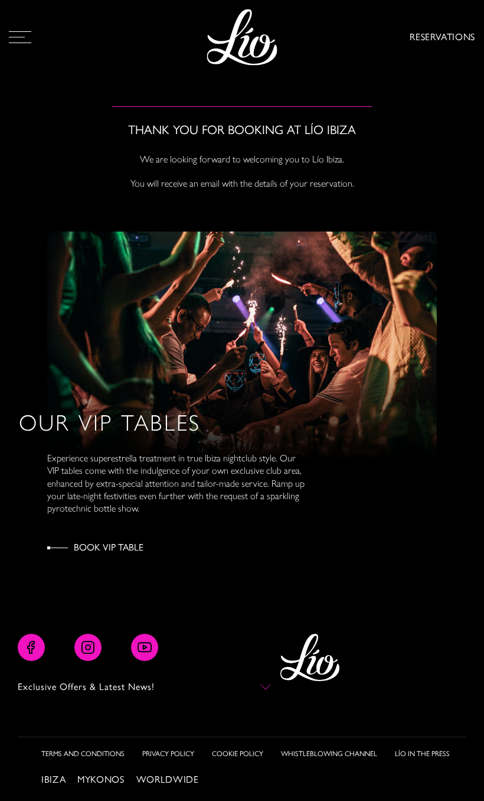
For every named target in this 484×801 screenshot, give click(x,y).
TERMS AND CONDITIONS (83, 754)
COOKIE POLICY (237, 754)
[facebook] (31, 647)
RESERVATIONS (442, 37)
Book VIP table (108, 547)
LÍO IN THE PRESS (422, 754)
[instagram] (88, 647)
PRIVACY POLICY (168, 754)
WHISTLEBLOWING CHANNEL (329, 754)
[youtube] (144, 647)
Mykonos (100, 779)
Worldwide (167, 779)
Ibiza (53, 779)
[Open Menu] (20, 37)
